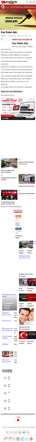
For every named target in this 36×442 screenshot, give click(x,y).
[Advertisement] (18, 138)
